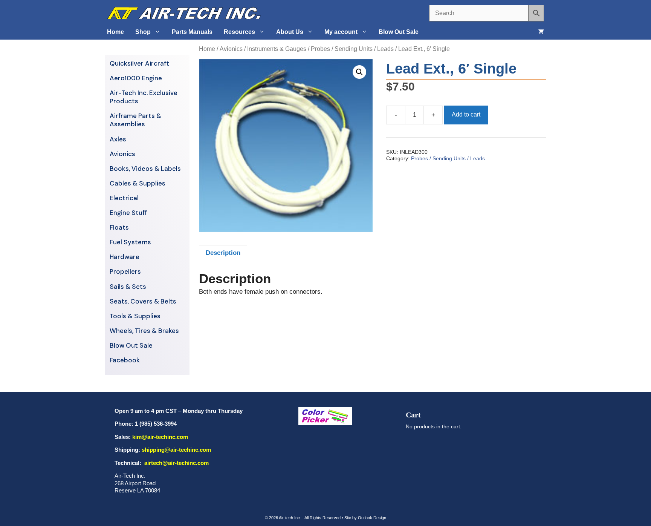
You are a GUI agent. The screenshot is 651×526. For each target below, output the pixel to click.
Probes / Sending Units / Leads (352, 49)
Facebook (125, 360)
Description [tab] (223, 252)
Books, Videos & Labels (145, 168)
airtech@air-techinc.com (176, 463)
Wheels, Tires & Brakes (144, 331)
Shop (143, 32)
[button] (359, 72)
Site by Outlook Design (365, 517)
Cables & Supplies (137, 183)
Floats (119, 227)
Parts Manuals (192, 32)
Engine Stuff (128, 213)
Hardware (124, 257)
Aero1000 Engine (136, 78)
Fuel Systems (130, 242)
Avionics (231, 49)
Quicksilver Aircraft (139, 63)
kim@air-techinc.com (160, 437)
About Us (289, 32)
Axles (118, 139)
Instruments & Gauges (276, 49)
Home (115, 32)
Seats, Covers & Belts (143, 301)
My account (341, 32)
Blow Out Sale (399, 32)
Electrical (124, 198)
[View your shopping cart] (541, 32)
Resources (239, 32)
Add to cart (466, 114)
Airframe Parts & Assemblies (135, 120)
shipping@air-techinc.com (176, 449)
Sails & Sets (128, 286)
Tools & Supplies (135, 316)
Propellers (125, 271)
